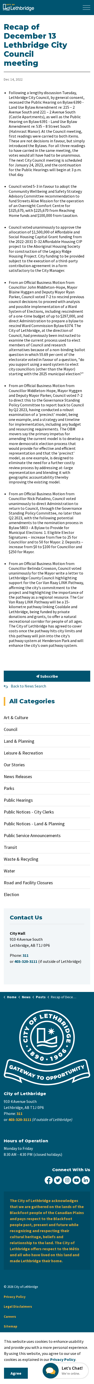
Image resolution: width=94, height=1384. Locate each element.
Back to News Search (28, 685)
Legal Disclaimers (18, 1306)
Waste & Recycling (21, 859)
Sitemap (10, 1326)
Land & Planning (19, 741)
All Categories (32, 701)
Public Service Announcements (32, 835)
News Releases (18, 776)
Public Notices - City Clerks (29, 812)
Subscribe (48, 676)
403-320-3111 (19, 1119)
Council (10, 729)
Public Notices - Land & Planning (34, 824)
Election (11, 894)
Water (9, 871)
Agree (16, 1373)
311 (20, 1113)
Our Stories (14, 765)
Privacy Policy (15, 1297)
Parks (9, 788)
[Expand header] (86, 7)
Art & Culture (16, 717)
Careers (10, 1316)
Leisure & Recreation (23, 753)
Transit (10, 847)
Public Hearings (18, 800)
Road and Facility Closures (28, 883)
